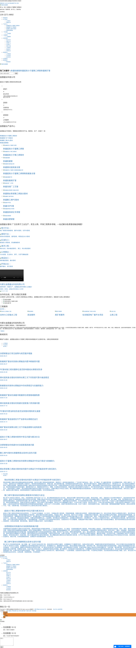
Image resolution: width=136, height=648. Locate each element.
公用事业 (8, 47)
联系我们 (5, 60)
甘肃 (30, 611)
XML (18, 3)
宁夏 (32, 611)
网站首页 (5, 17)
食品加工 (8, 49)
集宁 (25, 611)
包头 (18, 611)
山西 (7, 611)
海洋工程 (8, 46)
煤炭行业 (8, 41)
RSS (15, 3)
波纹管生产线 (3, 557)
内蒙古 (10, 611)
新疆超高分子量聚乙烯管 (30, 70)
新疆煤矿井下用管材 (11, 27)
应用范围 (5, 38)
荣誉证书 (8, 22)
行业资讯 (8, 55)
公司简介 (8, 21)
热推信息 (2, 3)
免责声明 (60, 609)
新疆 (35, 611)
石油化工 (8, 44)
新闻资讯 (5, 52)
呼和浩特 (14, 611)
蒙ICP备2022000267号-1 (41, 609)
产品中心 (5, 24)
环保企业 (8, 50)
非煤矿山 (8, 43)
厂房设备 (5, 32)
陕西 (27, 611)
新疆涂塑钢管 (9, 30)
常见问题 (5, 474)
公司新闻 (8, 54)
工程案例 (5, 35)
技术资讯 (8, 57)
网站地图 (11, 3)
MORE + (3, 309)
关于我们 (5, 19)
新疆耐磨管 (15, 70)
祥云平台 (55, 609)
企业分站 (7, 3)
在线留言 (5, 58)
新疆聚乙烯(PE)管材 (11, 28)
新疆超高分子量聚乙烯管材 (13, 25)
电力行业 (8, 39)
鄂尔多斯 (21, 611)
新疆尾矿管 (45, 70)
